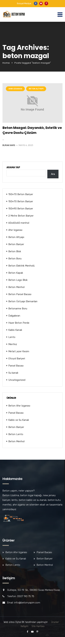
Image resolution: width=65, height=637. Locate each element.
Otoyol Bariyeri (16, 358)
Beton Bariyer (16, 244)
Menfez (12, 344)
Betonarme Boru (17, 308)
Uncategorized (16, 379)
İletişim (24, 626)
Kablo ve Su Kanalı (18, 419)
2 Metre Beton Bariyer (21, 215)
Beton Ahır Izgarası (19, 405)
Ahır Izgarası (15, 89)
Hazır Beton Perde (18, 322)
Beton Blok (14, 251)
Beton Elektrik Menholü (21, 265)
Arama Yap (13, 167)
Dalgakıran (14, 315)
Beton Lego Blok (18, 279)
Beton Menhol (16, 287)
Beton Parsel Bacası (19, 294)
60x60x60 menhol (18, 222)
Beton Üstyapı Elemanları (22, 301)
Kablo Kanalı (15, 329)
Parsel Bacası (16, 365)
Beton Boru (15, 258)
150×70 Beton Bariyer (20, 194)
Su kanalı (13, 372)
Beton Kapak (15, 272)
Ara (53, 174)
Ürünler (55, 622)
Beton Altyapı (36, 89)
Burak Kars (8, 145)
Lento (11, 337)
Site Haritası (38, 626)
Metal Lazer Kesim (18, 351)
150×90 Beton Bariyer (20, 208)
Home (6, 62)
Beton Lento (15, 434)
